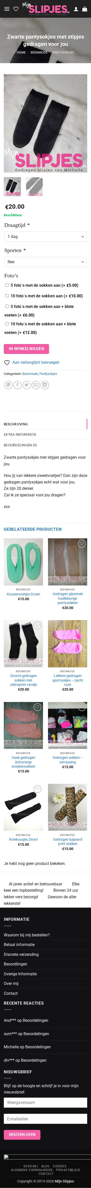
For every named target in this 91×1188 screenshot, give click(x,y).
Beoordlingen (15, 964)
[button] (7, 9)
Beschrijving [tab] (16, 424)
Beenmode (39, 52)
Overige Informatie (20, 974)
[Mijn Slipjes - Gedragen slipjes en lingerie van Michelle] (46, 9)
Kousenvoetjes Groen (23, 594)
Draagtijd (17, 225)
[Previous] (11, 123)
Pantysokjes (63, 52)
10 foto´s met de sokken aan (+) (47, 296)
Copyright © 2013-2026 (45, 1181)
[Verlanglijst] (15, 8)
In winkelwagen (26, 349)
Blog (45, 1166)
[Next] (79, 123)
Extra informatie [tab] (20, 434)
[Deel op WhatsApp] (8, 385)
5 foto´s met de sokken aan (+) (44, 285)
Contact (11, 993)
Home (21, 52)
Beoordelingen (35, 1020)
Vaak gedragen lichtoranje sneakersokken (23, 762)
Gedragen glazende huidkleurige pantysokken (68, 598)
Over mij (11, 983)
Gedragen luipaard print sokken (67, 841)
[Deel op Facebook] (17, 385)
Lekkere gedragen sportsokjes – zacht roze (67, 680)
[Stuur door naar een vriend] (36, 385)
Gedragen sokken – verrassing (68, 760)
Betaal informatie (19, 944)
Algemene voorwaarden (32, 1170)
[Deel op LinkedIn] (45, 385)
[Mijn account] (76, 8)
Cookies (59, 1166)
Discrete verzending (21, 954)
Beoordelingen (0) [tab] (20, 445)
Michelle (11, 1047)
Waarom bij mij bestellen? (27, 935)
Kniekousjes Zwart (23, 839)
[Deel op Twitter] (26, 385)
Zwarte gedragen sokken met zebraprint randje (23, 680)
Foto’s (11, 275)
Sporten (15, 250)
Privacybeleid (68, 1170)
